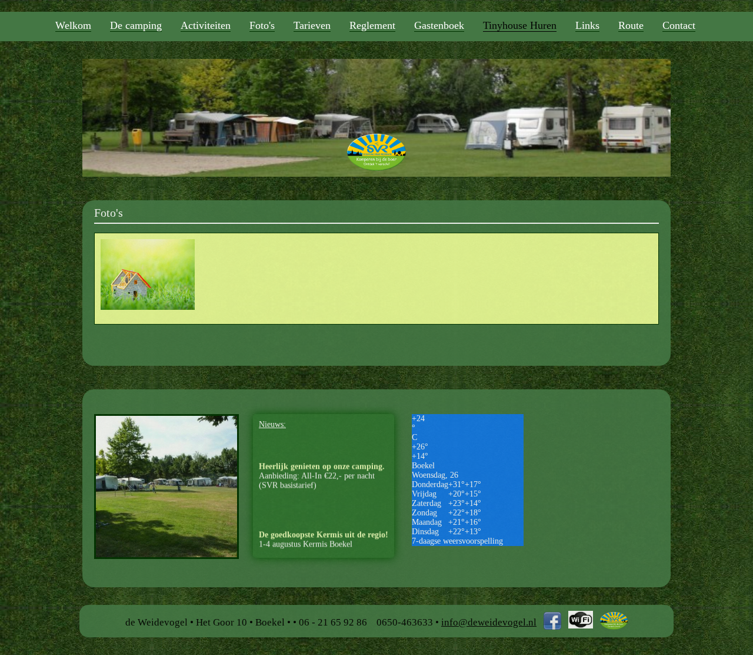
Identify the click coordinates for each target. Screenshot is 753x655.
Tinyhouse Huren (520, 25)
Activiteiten (206, 25)
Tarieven (312, 25)
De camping (136, 25)
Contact (678, 25)
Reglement (372, 25)
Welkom (73, 25)
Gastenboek (439, 25)
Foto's (262, 25)
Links (587, 25)
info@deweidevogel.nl (489, 622)
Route (631, 25)
